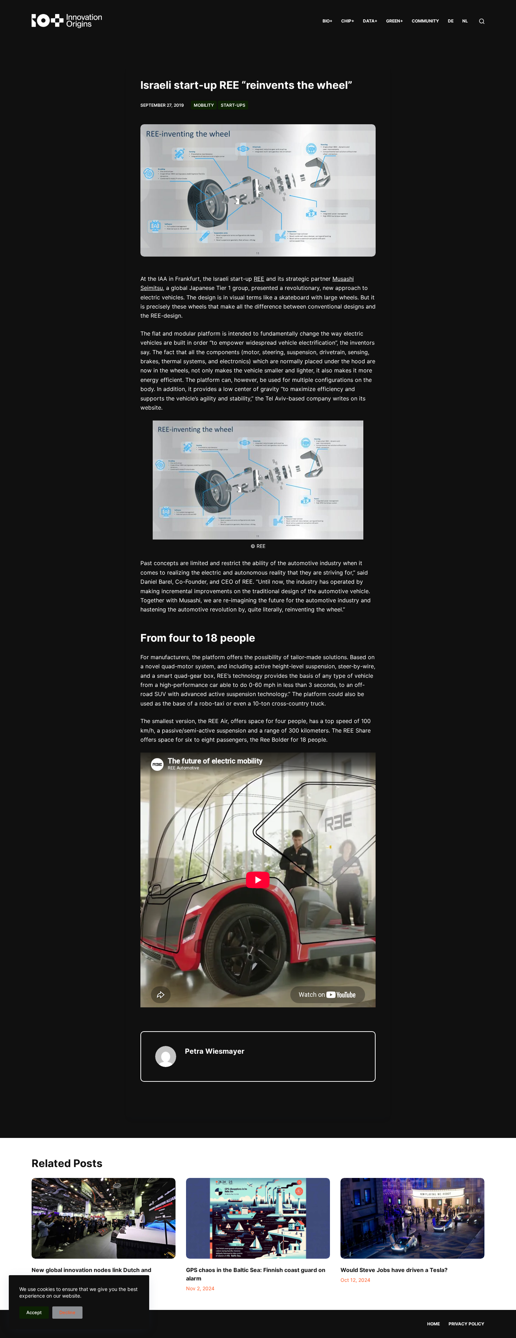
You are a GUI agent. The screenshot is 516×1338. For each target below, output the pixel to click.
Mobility (204, 105)
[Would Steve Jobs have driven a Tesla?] (412, 1218)
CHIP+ (347, 21)
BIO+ (327, 21)
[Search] (481, 21)
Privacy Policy (466, 1323)
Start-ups (233, 105)
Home (433, 1323)
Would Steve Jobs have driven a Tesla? (394, 1269)
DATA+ (370, 21)
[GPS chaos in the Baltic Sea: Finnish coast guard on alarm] (258, 1218)
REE (259, 278)
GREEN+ (394, 21)
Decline (67, 1312)
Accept (34, 1312)
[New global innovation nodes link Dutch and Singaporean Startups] (104, 1218)
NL (465, 21)
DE (451, 21)
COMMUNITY (425, 21)
